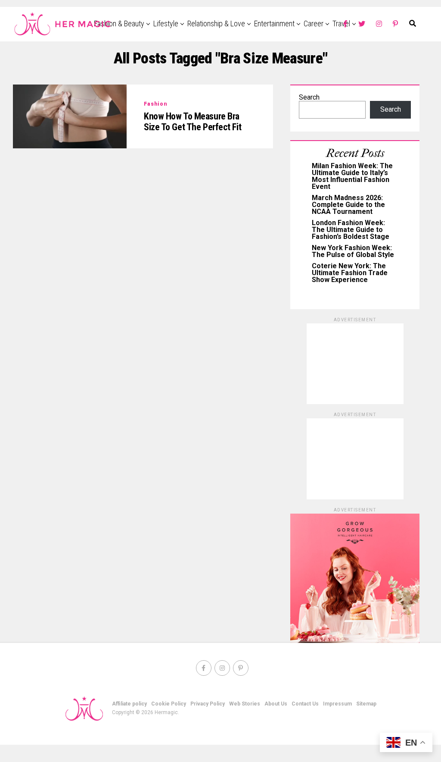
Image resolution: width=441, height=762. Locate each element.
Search (309, 97)
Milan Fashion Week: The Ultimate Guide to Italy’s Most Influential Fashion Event (352, 176)
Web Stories (244, 704)
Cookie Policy (168, 704)
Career (313, 23)
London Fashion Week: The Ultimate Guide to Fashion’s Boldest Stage (350, 230)
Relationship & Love (216, 23)
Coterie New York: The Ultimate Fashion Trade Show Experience (350, 273)
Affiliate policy (129, 704)
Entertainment (274, 23)
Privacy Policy (207, 704)
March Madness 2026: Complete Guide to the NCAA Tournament (348, 205)
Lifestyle (165, 23)
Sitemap (366, 704)
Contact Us (305, 704)
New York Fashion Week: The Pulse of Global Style (353, 251)
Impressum (337, 704)
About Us (275, 704)
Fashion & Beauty (119, 23)
